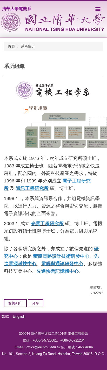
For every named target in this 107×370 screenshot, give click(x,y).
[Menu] (98, 9)
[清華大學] (53, 22)
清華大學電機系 (16, 8)
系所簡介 (28, 46)
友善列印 (15, 303)
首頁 (11, 46)
